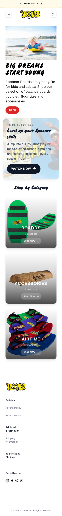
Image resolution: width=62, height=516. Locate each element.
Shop (12, 110)
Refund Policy (13, 407)
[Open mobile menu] (9, 14)
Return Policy (13, 415)
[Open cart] (53, 14)
